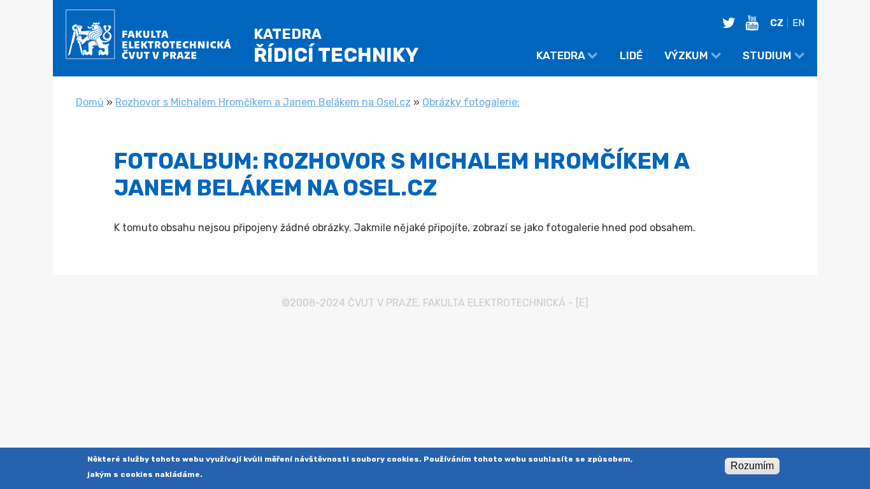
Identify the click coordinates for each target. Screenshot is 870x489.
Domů (90, 102)
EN (798, 23)
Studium (767, 55)
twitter (732, 23)
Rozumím (752, 465)
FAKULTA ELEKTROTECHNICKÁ (494, 303)
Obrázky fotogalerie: (471, 102)
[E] (582, 303)
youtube (755, 23)
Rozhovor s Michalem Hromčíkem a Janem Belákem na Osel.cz (263, 102)
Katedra (560, 55)
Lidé (631, 55)
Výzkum (686, 55)
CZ (776, 23)
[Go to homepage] (148, 37)
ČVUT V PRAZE (383, 303)
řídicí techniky (335, 46)
